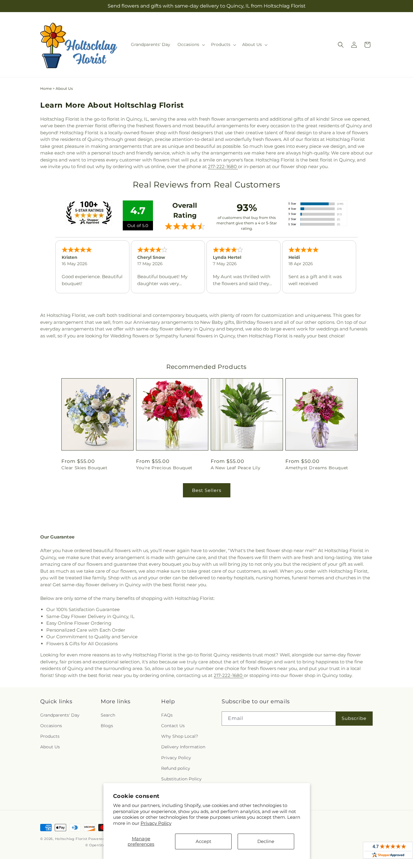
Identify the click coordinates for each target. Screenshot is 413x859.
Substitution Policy (181, 779)
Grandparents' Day (60, 715)
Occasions (51, 725)
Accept (203, 841)
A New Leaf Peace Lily (236, 467)
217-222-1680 (223, 166)
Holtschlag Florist (71, 839)
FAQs (167, 715)
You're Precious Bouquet (164, 467)
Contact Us (173, 725)
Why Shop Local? (179, 736)
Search (108, 715)
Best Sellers (206, 490)
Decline (265, 841)
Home (46, 88)
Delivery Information (183, 747)
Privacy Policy (156, 823)
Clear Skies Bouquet (84, 467)
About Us (50, 747)
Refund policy (175, 768)
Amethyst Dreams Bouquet (316, 467)
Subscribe (354, 718)
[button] (190, 44)
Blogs (107, 725)
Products (50, 736)
